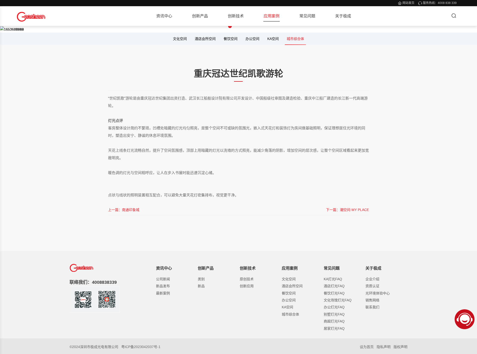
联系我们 (372, 307)
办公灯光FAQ (334, 307)
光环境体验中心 (377, 293)
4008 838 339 (447, 3)
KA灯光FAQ (333, 279)
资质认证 (372, 286)
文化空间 (180, 39)
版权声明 (400, 347)
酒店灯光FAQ (334, 286)
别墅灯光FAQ (334, 314)
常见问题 (307, 16)
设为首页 (367, 347)
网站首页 (408, 3)
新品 (201, 286)
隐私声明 (384, 347)
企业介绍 (372, 279)
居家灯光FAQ (334, 328)
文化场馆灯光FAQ (338, 300)
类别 (201, 279)
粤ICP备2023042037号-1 (140, 347)
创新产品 (200, 16)
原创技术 (247, 279)
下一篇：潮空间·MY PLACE (347, 210)
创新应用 (247, 286)
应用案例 (271, 16)
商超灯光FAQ (334, 321)
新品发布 (163, 286)
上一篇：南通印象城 (123, 210)
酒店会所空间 (205, 39)
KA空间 (273, 39)
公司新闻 (163, 279)
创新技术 (236, 16)
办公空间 (252, 39)
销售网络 (372, 300)
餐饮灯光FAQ (334, 293)
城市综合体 (295, 39)
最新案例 (163, 293)
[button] (212, 26)
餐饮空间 (231, 39)
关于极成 (343, 16)
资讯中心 (164, 16)
